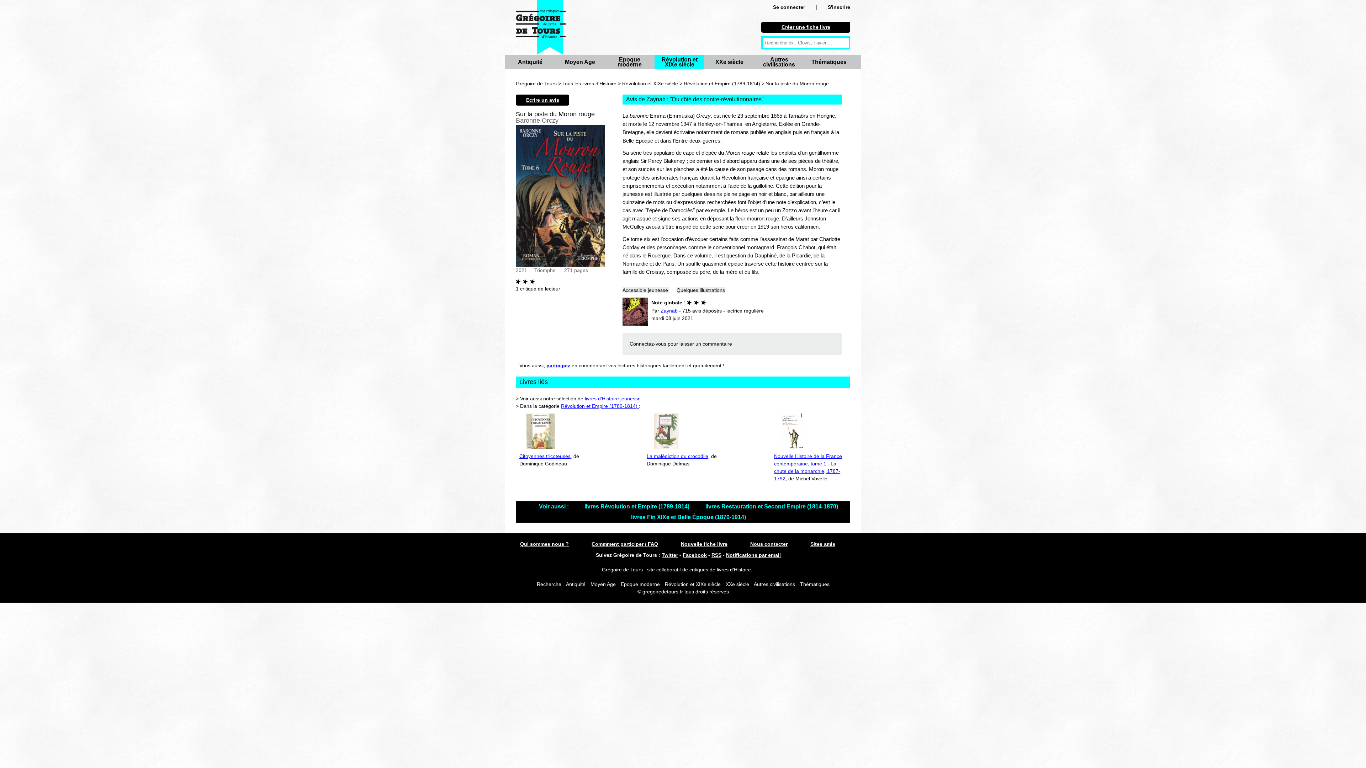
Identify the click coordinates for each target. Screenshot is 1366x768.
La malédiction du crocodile (677, 456)
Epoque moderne (630, 62)
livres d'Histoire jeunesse (613, 398)
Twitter (670, 555)
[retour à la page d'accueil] (541, 27)
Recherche (549, 584)
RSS (716, 555)
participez (558, 365)
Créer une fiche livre (806, 27)
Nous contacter (769, 544)
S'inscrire (839, 7)
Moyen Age (580, 62)
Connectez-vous (648, 344)
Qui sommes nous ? (544, 544)
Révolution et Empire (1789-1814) (722, 83)
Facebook (695, 555)
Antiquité (530, 62)
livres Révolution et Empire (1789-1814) (637, 506)
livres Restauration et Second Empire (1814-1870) (771, 506)
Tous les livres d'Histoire (589, 83)
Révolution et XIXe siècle (680, 62)
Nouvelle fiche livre (704, 544)
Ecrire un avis (542, 100)
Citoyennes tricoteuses (545, 456)
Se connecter (789, 7)
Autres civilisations (779, 62)
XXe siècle (729, 62)
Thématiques (829, 62)
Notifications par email (753, 555)
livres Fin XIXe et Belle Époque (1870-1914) (688, 517)
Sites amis (822, 544)
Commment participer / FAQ (625, 544)
